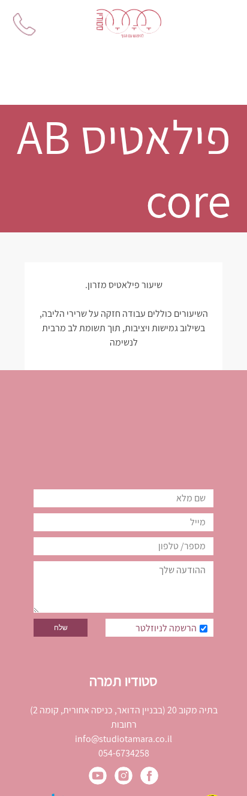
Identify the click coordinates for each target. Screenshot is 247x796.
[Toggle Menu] (222, 24)
